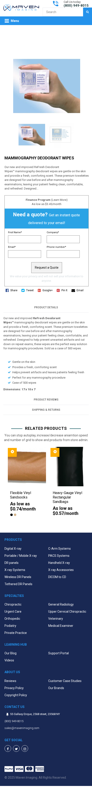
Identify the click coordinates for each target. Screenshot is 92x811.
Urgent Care (12, 611)
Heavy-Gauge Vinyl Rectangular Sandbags (67, 497)
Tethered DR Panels (18, 584)
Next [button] (87, 486)
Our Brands (56, 688)
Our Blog (10, 653)
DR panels (11, 563)
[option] (24, 484)
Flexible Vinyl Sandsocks (20, 495)
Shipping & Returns (46, 409)
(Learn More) (59, 199)
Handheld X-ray (59, 563)
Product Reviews (46, 399)
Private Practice (15, 633)
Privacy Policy (14, 688)
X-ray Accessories (61, 570)
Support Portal (58, 653)
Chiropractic (12, 604)
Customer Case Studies (65, 681)
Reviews (10, 681)
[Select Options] (12, 452)
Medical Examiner (60, 625)
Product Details (46, 307)
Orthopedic (12, 618)
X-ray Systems (14, 570)
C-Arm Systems (59, 548)
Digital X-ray (12, 548)
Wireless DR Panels (17, 577)
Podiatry (10, 625)
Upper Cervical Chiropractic (67, 611)
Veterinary (55, 618)
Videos (9, 660)
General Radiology (61, 604)
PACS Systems (58, 555)
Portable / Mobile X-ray (20, 555)
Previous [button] (4, 486)
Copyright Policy (15, 695)
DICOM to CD (57, 577)
